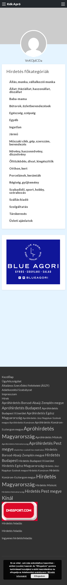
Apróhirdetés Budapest (21, 408)
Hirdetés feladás (12, 523)
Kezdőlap (8, 377)
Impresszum (9, 394)
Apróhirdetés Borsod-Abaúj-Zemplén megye (33, 403)
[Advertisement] (33, 331)
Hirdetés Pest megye (43, 491)
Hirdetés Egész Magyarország (23, 466)
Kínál (7, 498)
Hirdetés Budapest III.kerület (36, 460)
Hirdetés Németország (13, 492)
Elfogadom (39, 576)
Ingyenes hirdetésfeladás (17, 538)
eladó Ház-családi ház (24, 450)
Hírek (5, 398)
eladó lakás (39, 450)
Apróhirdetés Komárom (21, 422)
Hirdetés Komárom (38, 470)
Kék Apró (14, 4)
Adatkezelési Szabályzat (17, 389)
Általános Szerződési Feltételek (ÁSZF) (25, 385)
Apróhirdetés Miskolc (48, 437)
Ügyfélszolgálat (11, 381)
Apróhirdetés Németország (15, 444)
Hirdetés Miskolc (46, 485)
